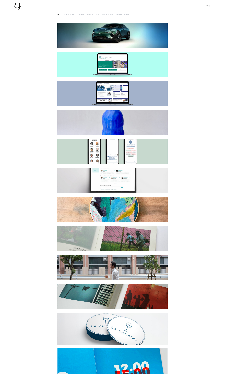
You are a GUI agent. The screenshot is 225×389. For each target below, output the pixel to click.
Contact (209, 6)
